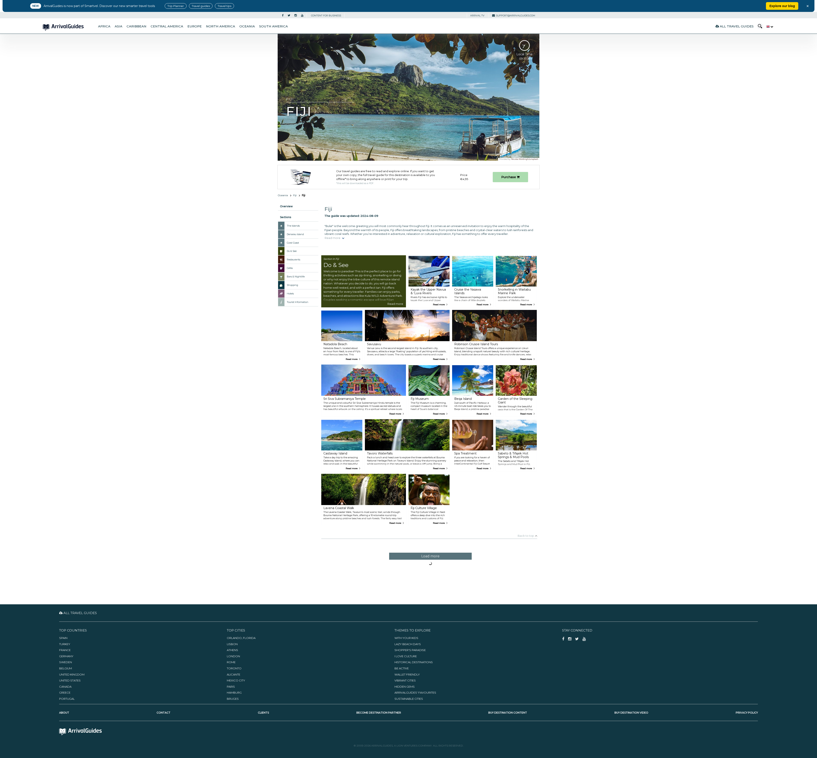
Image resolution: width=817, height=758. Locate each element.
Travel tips (224, 6)
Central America (167, 26)
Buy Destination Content (507, 712)
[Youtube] (302, 15)
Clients (263, 712)
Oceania (247, 26)
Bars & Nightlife (296, 276)
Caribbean (136, 26)
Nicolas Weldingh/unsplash (524, 159)
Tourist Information (297, 302)
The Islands (293, 225)
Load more (430, 556)
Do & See (292, 251)
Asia (118, 26)
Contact (163, 712)
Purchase (509, 177)
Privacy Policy (747, 712)
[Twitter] (289, 15)
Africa (104, 26)
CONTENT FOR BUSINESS (326, 15)
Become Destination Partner (378, 712)
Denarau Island (295, 234)
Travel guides (201, 6)
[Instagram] (295, 15)
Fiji (295, 195)
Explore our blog (782, 6)
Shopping (292, 285)
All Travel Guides (736, 26)
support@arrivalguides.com (515, 15)
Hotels (290, 293)
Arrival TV (477, 15)
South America (273, 26)
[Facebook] (282, 15)
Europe (194, 26)
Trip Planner (175, 6)
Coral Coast (293, 242)
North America (220, 26)
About (64, 712)
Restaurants (293, 259)
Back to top (526, 535)
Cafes (290, 268)
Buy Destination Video (631, 712)
